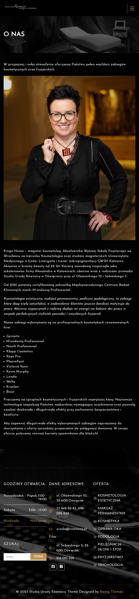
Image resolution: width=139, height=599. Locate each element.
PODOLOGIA (108, 537)
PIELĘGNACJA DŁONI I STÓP (109, 547)
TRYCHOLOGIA (110, 565)
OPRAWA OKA (109, 529)
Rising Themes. (111, 592)
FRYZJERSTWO (110, 557)
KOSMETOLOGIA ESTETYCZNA (112, 498)
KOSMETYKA (108, 521)
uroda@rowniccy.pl (71, 529)
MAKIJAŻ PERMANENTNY (111, 511)
